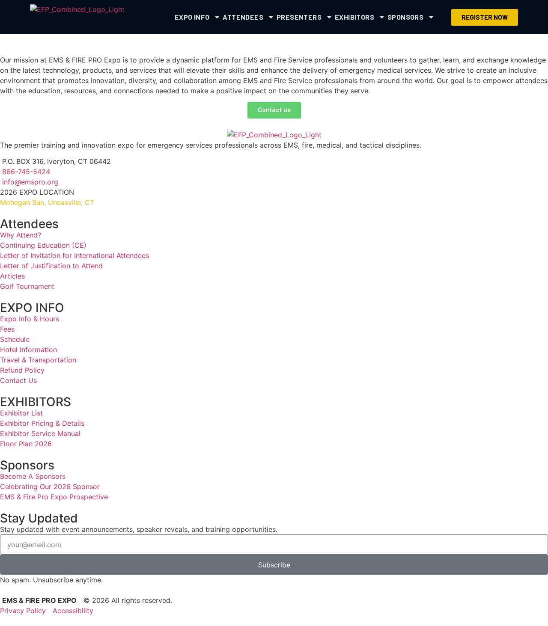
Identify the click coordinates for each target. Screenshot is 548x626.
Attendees (243, 17)
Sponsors (405, 17)
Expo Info (192, 17)
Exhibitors (354, 17)
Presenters (299, 17)
